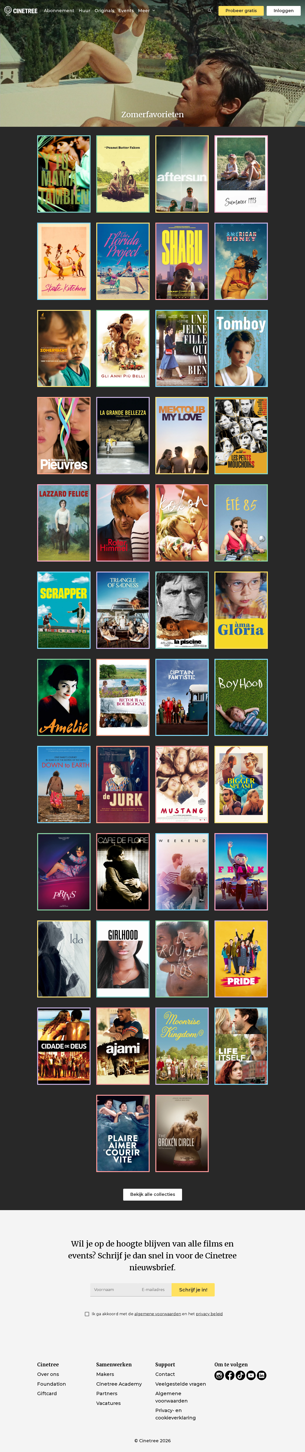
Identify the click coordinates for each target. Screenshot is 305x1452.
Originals (104, 10)
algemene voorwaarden (157, 1314)
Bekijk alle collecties (152, 1194)
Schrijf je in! (193, 1290)
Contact (165, 1374)
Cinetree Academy (119, 1384)
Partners (106, 1393)
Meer (144, 10)
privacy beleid (209, 1314)
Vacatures (108, 1403)
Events (126, 10)
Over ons (48, 1374)
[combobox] (210, 10)
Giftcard (47, 1393)
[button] (210, 11)
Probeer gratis (241, 10)
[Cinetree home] (20, 11)
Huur (84, 10)
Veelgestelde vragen (180, 1384)
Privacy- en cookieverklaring (175, 1414)
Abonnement (59, 10)
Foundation (51, 1384)
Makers (105, 1374)
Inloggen (284, 10)
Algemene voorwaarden (171, 1397)
